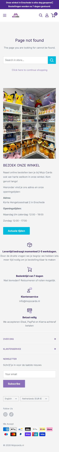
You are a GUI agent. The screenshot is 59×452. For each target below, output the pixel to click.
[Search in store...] (52, 60)
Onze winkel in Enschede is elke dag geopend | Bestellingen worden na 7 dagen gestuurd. (29, 4)
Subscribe (14, 383)
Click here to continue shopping (29, 69)
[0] (53, 15)
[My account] (46, 15)
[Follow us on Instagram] (5, 414)
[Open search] (40, 15)
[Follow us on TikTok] (11, 414)
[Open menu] (4, 15)
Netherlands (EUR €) (32, 398)
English (8, 398)
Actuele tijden (16, 230)
